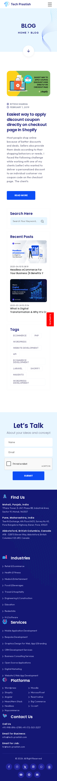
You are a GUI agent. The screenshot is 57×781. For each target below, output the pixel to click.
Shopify (35, 368)
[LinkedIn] (33, 767)
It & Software (11, 617)
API (14, 354)
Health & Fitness (13, 572)
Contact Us (50, 319)
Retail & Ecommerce (14, 566)
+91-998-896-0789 (12, 727)
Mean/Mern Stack (13, 701)
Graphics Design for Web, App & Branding (26, 643)
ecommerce (19, 335)
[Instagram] (17, 767)
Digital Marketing (13, 669)
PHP (37, 335)
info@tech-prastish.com (14, 737)
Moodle (34, 687)
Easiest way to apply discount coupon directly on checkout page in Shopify (27, 122)
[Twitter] (25, 767)
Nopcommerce (12, 710)
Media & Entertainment (16, 579)
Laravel (17, 368)
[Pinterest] (29, 774)
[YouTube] (21, 774)
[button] (28, 475)
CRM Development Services (18, 649)
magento (18, 374)
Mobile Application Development (21, 630)
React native (37, 696)
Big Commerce (38, 701)
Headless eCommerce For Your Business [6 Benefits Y (26, 271)
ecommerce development (21, 361)
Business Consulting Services (19, 656)
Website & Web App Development (21, 675)
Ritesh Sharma (19, 104)
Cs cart (34, 705)
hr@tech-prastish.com (13, 746)
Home (22, 32)
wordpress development (21, 382)
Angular (9, 696)
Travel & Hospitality (14, 591)
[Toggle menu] (49, 4)
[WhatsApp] (41, 767)
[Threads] (49, 767)
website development (25, 348)
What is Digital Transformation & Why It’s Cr (28, 310)
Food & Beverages (14, 585)
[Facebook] (9, 767)
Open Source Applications (18, 662)
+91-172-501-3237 (31, 727)
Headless (9, 705)
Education (10, 604)
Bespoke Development (16, 637)
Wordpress (19, 341)
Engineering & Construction (18, 598)
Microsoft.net (38, 692)
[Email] (37, 774)
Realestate (10, 611)
